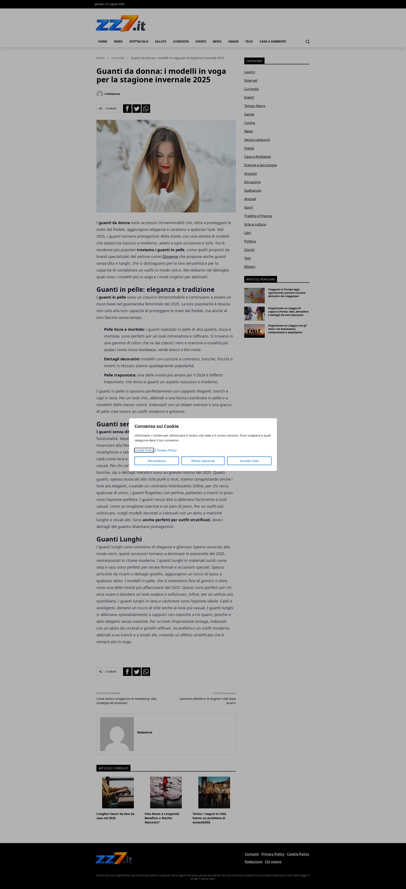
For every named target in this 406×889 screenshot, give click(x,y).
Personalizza (157, 461)
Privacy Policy (167, 450)
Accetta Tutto (249, 461)
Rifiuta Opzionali (203, 461)
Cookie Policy (144, 450)
